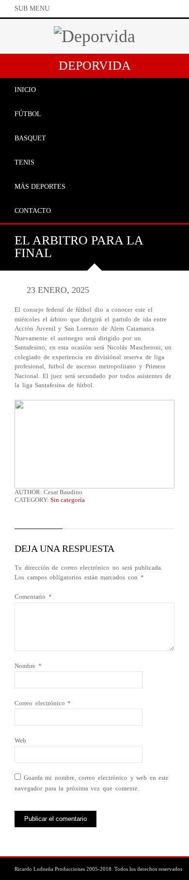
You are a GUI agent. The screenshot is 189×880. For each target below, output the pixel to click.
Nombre (28, 665)
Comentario (33, 596)
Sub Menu (32, 8)
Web (20, 740)
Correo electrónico (43, 703)
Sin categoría (67, 499)
